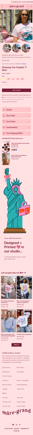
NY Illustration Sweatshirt (24, 334)
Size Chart (14, 101)
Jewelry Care (20, 389)
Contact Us (5, 380)
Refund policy (6, 372)
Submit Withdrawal (22, 384)
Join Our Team (6, 406)
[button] (2, 6)
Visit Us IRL (20, 397)
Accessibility (20, 372)
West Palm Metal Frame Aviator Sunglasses (20, 144)
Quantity (4, 82)
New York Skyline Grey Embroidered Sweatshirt (8, 335)
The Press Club (6, 402)
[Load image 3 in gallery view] (26, 48)
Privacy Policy (6, 367)
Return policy (20, 367)
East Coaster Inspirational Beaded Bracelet (19, 156)
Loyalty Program (21, 402)
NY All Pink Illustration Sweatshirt (7, 301)
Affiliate (4, 393)
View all (16, 345)
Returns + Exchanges (22, 380)
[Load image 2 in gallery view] (16, 48)
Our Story (5, 397)
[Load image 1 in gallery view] (7, 48)
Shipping (4, 389)
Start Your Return (7, 384)
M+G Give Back (21, 406)
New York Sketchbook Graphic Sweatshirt (23, 301)
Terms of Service (7, 376)
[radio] (4, 79)
